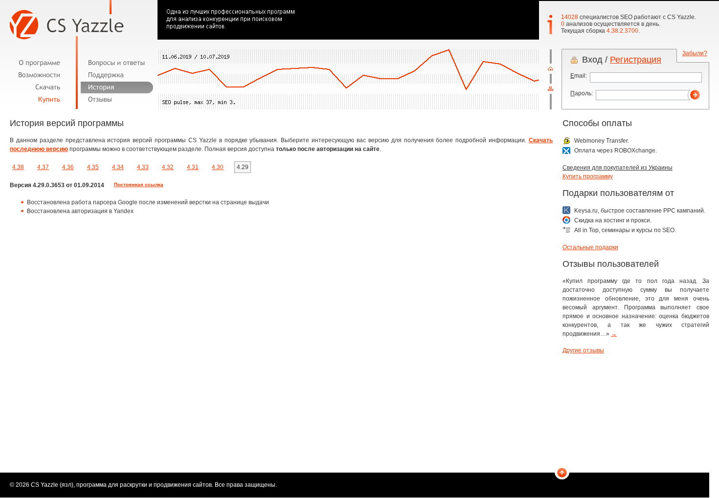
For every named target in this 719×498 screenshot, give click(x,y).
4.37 (43, 167)
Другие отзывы (583, 350)
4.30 (218, 167)
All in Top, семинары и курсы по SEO (624, 230)
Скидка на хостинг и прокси (612, 220)
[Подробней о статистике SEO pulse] (359, 79)
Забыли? (694, 53)
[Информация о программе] (41, 63)
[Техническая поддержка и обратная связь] (117, 75)
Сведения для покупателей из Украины (617, 167)
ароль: (581, 93)
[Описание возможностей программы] (41, 75)
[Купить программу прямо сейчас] (41, 99)
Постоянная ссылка (138, 184)
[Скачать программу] (41, 87)
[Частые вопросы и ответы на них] (117, 63)
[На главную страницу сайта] (551, 69)
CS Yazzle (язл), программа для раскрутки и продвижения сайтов (121, 484)
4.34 (118, 167)
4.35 (93, 167)
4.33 (143, 167)
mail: (578, 75)
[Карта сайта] (551, 89)
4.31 (193, 167)
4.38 (18, 167)
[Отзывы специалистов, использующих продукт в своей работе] (117, 99)
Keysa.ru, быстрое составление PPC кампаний (639, 210)
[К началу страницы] (562, 473)
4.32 (168, 167)
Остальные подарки (590, 247)
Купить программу (587, 176)
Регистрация (635, 60)
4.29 (242, 167)
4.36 (68, 167)
